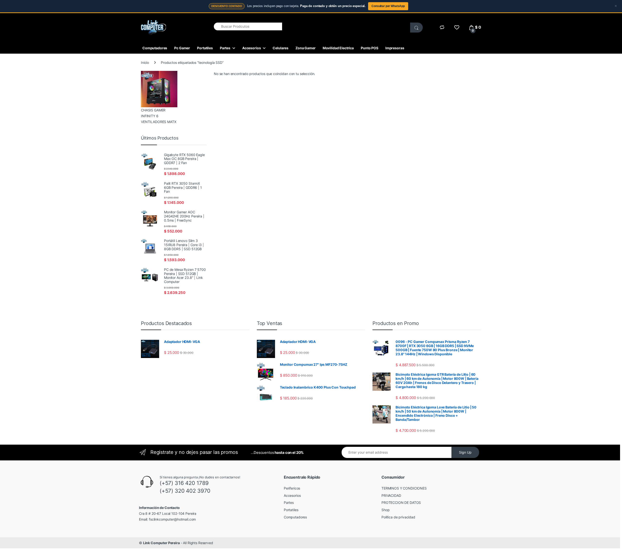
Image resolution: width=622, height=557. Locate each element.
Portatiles (205, 48)
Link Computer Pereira (161, 543)
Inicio (145, 62)
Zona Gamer (305, 48)
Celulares (280, 48)
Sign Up (465, 452)
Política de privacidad (398, 517)
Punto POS (369, 48)
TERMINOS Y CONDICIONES (404, 488)
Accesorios (251, 48)
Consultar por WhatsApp (388, 6)
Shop (385, 510)
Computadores (154, 48)
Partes (225, 48)
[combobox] (248, 26)
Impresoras (394, 48)
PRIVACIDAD (391, 495)
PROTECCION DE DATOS (401, 502)
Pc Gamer (182, 48)
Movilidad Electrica (338, 48)
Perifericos (292, 488)
